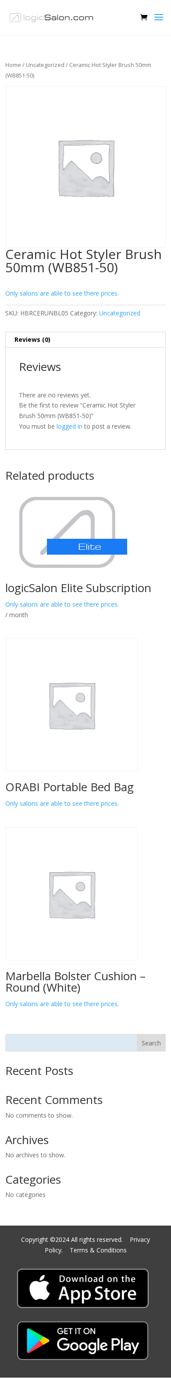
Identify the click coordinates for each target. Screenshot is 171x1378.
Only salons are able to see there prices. (62, 293)
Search (151, 1043)
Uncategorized (45, 65)
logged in (69, 426)
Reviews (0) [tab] (32, 339)
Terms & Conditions (98, 1250)
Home (13, 65)
